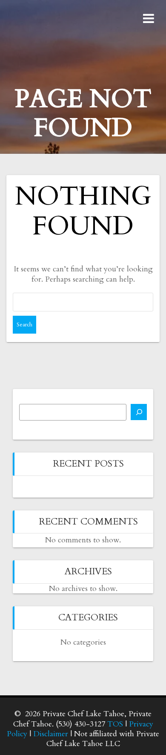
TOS (115, 724)
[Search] (139, 412)
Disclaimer (50, 734)
